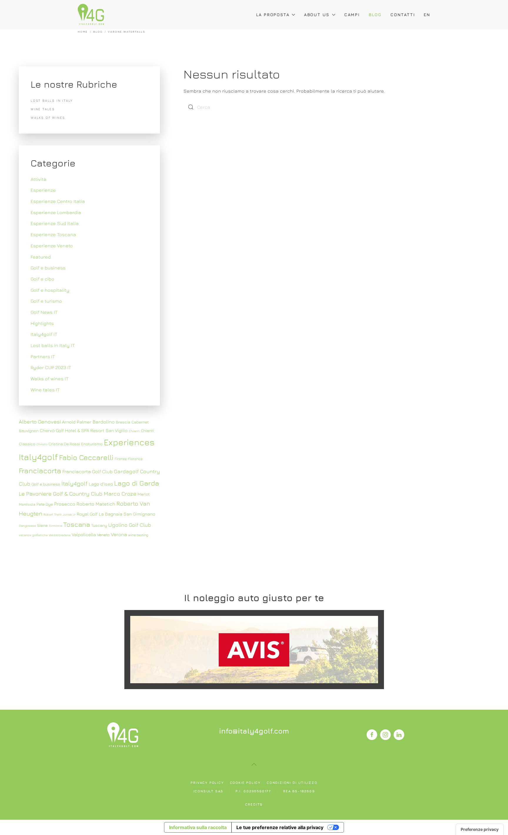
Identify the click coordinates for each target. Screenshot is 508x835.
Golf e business (48, 267)
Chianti (134, 431)
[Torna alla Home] (91, 14)
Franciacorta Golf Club (87, 471)
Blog (375, 14)
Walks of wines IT (49, 378)
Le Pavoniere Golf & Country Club (61, 493)
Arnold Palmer (76, 421)
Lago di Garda (136, 483)
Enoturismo (92, 443)
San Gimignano (139, 513)
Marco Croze (120, 493)
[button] (254, 764)
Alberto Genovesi (40, 422)
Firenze (121, 458)
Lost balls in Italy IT (53, 345)
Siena (42, 525)
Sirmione (55, 525)
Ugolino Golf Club (129, 525)
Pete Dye (44, 504)
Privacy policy (207, 782)
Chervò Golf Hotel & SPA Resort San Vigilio (84, 430)
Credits (254, 804)
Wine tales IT (45, 389)
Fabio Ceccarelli (86, 457)
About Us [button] (317, 14)
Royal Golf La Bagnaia (99, 513)
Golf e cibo (42, 278)
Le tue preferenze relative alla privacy (279, 827)
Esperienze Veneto (52, 245)
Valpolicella (84, 534)
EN (427, 14)
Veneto (103, 534)
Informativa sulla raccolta (198, 827)
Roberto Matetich (95, 504)
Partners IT (43, 356)
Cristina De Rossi (64, 443)
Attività (38, 179)
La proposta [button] (273, 14)
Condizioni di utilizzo (292, 782)
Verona (119, 534)
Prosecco (64, 504)
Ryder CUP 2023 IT (51, 367)
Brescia (123, 422)
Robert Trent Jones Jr (60, 514)
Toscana (76, 524)
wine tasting (138, 535)
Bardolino (104, 422)
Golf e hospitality (50, 290)
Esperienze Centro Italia (58, 201)
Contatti (402, 14)
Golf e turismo (46, 301)
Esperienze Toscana (53, 234)
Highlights (42, 323)
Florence (135, 458)
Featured (41, 256)
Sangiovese (27, 525)
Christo (41, 444)
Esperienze (43, 190)
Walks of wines (48, 117)
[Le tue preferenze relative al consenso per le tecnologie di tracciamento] (479, 829)
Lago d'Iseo (101, 483)
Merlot (144, 494)
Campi (352, 14)
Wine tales (43, 109)
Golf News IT (44, 312)
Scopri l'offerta (254, 649)
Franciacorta (40, 470)
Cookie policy (245, 782)
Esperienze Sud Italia (55, 223)
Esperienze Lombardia (56, 212)
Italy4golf (74, 483)
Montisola (27, 504)
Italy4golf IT (44, 334)
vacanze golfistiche (33, 535)
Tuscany (99, 525)
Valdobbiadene (60, 535)
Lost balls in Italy (52, 100)
